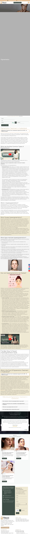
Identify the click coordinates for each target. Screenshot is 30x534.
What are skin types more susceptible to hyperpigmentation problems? (13, 404)
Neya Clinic (3, 390)
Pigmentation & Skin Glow (15, 116)
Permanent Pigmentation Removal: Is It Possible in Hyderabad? (7, 476)
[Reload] (20, 510)
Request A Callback (5, 125)
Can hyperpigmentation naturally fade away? (10, 409)
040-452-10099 (11, 497)
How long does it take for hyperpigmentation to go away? (13, 401)
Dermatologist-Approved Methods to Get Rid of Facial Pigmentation (7, 453)
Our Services (4, 529)
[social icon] (29, 265)
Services (10, 116)
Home (8, 116)
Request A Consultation (17, 2)
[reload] (16, 123)
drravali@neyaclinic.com (12, 0)
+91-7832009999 (19, 0)
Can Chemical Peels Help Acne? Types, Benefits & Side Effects (21, 453)
